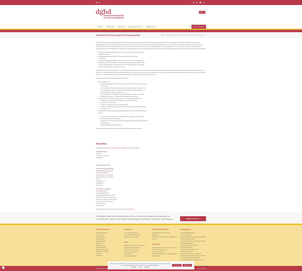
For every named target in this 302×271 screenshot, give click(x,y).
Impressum (146, 267)
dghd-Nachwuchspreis (131, 237)
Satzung (98, 253)
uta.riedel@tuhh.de (101, 191)
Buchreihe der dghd (102, 251)
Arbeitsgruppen (100, 241)
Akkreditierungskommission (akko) (134, 245)
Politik (154, 239)
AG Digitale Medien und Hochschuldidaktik (193, 237)
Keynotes (155, 235)
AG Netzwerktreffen (186, 247)
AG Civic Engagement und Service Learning (193, 241)
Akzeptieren (187, 265)
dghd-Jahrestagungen (102, 249)
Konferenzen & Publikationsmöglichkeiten (164, 237)
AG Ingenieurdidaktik (186, 243)
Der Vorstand (100, 235)
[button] (189, 27)
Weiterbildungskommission (132, 247)
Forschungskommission (131, 233)
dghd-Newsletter (101, 247)
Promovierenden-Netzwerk (132, 235)
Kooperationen (100, 245)
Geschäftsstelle (100, 237)
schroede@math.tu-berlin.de (104, 171)
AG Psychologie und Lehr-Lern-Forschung (192, 255)
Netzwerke (99, 243)
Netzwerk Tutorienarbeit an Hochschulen (164, 247)
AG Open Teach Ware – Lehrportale (190, 253)
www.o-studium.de (129, 209)
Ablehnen (176, 265)
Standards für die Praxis (131, 250)
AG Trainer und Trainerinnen (188, 245)
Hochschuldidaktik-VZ (130, 256)
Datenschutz (133, 267)
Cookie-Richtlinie (201, 268)
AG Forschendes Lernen (187, 239)
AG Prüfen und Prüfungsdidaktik (190, 257)
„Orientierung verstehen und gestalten (114, 148)
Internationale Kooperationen (161, 233)
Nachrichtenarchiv (101, 233)
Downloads (99, 255)
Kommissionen (100, 239)
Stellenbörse (128, 254)
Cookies (140, 267)
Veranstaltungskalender (131, 252)
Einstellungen (3, 267)
